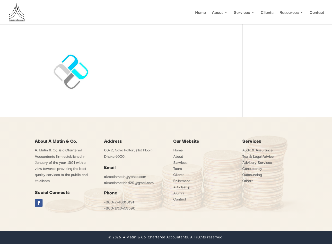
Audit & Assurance (257, 150)
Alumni (178, 193)
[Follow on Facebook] (39, 203)
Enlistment (181, 180)
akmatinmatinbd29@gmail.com (129, 182)
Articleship (181, 187)
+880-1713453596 (119, 208)
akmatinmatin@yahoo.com (125, 176)
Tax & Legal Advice (258, 156)
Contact (317, 12)
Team (177, 168)
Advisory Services (257, 162)
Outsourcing (252, 174)
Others (247, 180)
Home (200, 12)
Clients (267, 12)
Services (242, 12)
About (178, 156)
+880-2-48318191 (119, 202)
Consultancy (252, 168)
